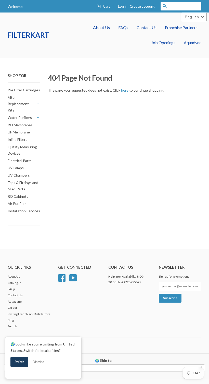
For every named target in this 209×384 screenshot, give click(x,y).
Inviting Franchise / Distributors (29, 314)
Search (12, 326)
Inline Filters (17, 139)
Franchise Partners (181, 27)
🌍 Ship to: (103, 360)
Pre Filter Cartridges (24, 90)
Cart (106, 6)
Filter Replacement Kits (18, 103)
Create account (142, 6)
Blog (11, 320)
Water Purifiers (20, 117)
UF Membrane (19, 132)
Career (12, 307)
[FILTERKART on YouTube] (73, 277)
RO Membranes (20, 125)
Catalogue (14, 283)
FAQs (123, 27)
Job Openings (163, 42)
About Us (101, 27)
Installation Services (24, 211)
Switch (19, 362)
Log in (122, 6)
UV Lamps (16, 168)
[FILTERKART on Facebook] (62, 277)
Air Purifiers (17, 203)
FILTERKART (28, 35)
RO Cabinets (18, 196)
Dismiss (38, 362)
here (124, 90)
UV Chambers (19, 175)
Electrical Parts (20, 160)
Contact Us (146, 27)
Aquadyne (192, 42)
